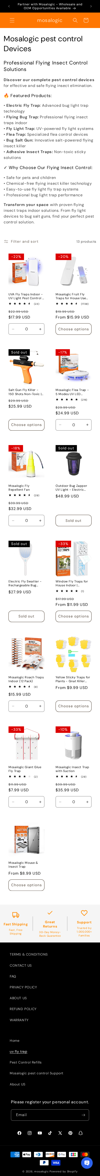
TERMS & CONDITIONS (29, 954)
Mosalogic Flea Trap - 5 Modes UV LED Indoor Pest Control (72, 392)
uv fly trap (18, 1051)
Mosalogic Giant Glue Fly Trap (25, 769)
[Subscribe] (83, 1115)
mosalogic (41, 1171)
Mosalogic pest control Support (36, 1073)
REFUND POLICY (23, 1009)
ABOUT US (18, 998)
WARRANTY (19, 1020)
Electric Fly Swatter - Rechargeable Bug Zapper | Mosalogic (25, 583)
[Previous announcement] (9, 6)
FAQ (13, 976)
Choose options (73, 329)
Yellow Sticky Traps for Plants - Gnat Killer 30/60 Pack (73, 679)
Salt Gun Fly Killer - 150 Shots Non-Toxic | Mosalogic (25, 392)
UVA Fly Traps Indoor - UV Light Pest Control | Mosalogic (25, 296)
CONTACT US (21, 965)
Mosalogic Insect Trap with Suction (72, 769)
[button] (12, 20)
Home (14, 1040)
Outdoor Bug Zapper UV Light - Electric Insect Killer (71, 488)
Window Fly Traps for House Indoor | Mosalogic (72, 583)
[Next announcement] (91, 6)
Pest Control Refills (26, 1062)
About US (17, 1084)
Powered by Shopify (64, 1171)
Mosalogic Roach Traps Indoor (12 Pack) (26, 679)
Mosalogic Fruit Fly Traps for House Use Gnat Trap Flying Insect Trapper (74, 296)
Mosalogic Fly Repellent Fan (19, 488)
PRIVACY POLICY (23, 987)
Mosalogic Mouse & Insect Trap (23, 865)
